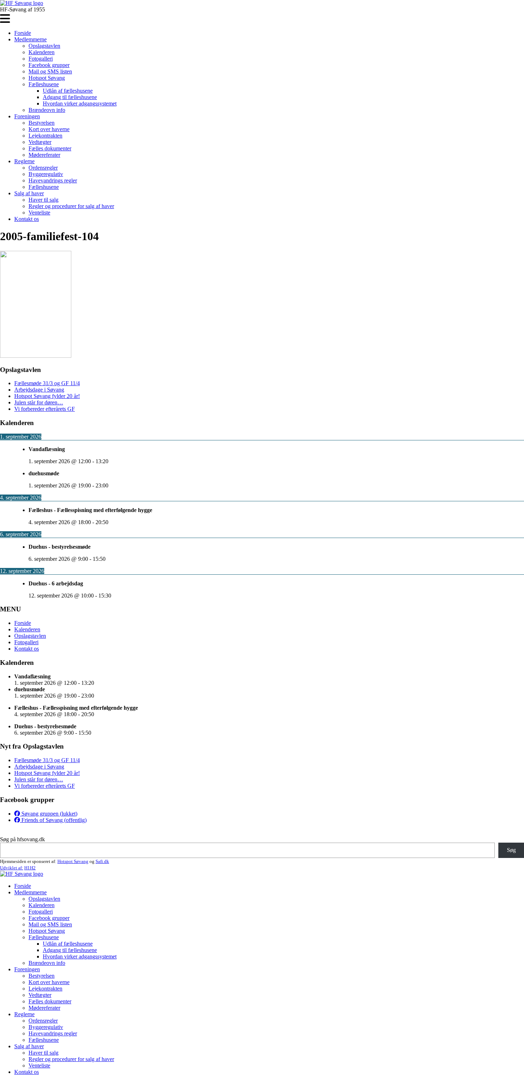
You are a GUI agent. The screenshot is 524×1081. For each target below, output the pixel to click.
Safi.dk (102, 861)
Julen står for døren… (38, 402)
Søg (511, 850)
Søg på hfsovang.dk (22, 839)
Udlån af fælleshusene (68, 91)
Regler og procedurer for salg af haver (71, 206)
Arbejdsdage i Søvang (39, 390)
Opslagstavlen (44, 46)
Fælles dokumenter (50, 148)
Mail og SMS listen (50, 71)
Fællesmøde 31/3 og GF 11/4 (47, 383)
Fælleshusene (44, 84)
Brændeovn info (47, 110)
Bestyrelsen (42, 123)
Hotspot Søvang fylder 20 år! (47, 396)
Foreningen (27, 116)
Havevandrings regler (53, 180)
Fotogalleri (41, 59)
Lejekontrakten (45, 136)
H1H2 (30, 867)
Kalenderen (42, 52)
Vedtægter (40, 142)
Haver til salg (43, 200)
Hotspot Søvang (47, 78)
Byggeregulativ (46, 174)
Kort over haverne (49, 129)
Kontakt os (26, 219)
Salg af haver (29, 193)
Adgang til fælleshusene (70, 97)
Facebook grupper (49, 65)
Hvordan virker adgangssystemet (80, 103)
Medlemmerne (30, 39)
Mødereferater (44, 155)
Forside (22, 33)
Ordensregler (43, 168)
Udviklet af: (11, 867)
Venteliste (39, 213)
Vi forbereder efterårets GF (44, 409)
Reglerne (24, 161)
